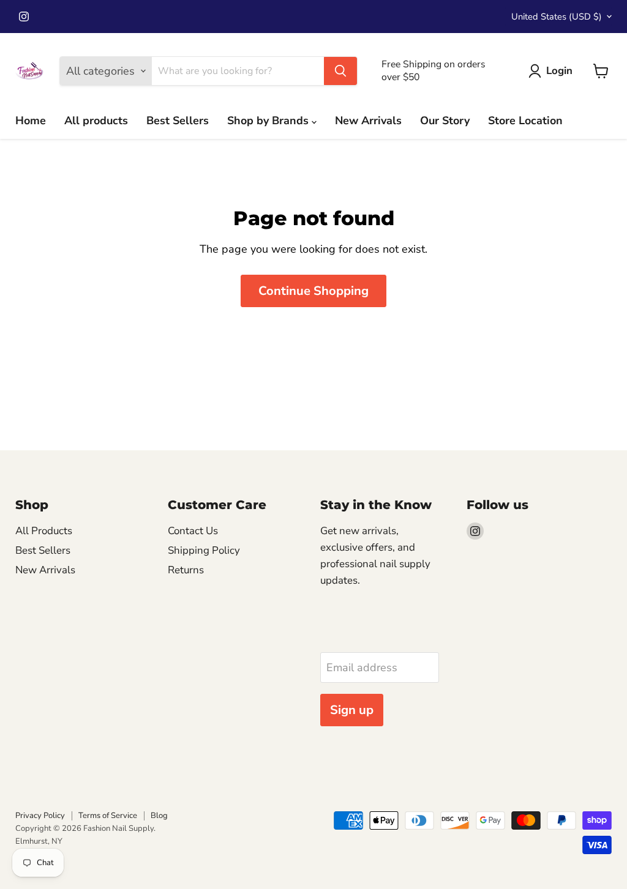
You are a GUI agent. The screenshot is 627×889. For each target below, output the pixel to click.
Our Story (445, 120)
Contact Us (193, 531)
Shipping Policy (204, 550)
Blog (159, 815)
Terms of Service (107, 815)
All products (96, 120)
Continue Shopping (313, 291)
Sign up (352, 710)
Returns (186, 570)
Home (30, 120)
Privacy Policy (40, 815)
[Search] (340, 71)
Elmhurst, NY (38, 841)
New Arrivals (368, 120)
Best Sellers (177, 120)
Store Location (525, 120)
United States (556, 16)
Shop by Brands (269, 120)
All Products (43, 531)
